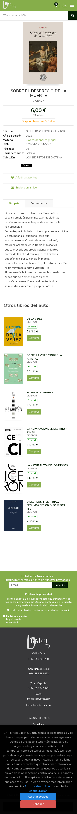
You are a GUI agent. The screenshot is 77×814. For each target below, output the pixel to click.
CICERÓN (38, 100)
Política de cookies (37, 786)
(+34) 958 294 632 (38, 673)
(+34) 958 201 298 (38, 659)
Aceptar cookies (38, 796)
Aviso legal (39, 724)
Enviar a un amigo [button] (26, 188)
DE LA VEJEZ (34, 318)
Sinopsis (13, 203)
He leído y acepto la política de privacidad (16, 619)
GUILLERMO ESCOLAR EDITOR (45, 131)
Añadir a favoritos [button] (26, 178)
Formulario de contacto (38, 705)
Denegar (38, 804)
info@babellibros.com (38, 698)
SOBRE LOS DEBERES (40, 392)
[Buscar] (72, 15)
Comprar (34, 338)
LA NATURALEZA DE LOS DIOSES (47, 465)
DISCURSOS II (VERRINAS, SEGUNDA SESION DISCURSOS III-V (46, 505)
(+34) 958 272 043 (38, 688)
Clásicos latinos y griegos (41, 140)
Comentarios (39, 203)
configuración (38, 791)
